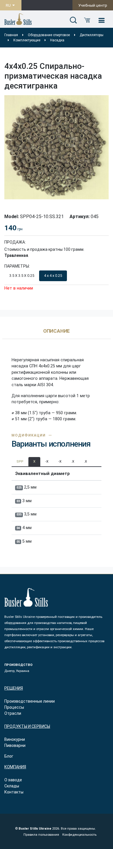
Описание (56, 331)
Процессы (14, 707)
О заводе (13, 780)
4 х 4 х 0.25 (53, 275)
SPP (20, 461)
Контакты (13, 792)
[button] (73, 20)
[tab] (56, 334)
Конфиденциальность (79, 835)
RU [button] (9, 5)
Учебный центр (92, 5)
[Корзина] (87, 20)
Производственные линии (29, 701)
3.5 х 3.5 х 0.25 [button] (21, 275)
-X (46, 461)
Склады (11, 786)
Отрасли (12, 713)
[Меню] (101, 20)
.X (72, 461)
